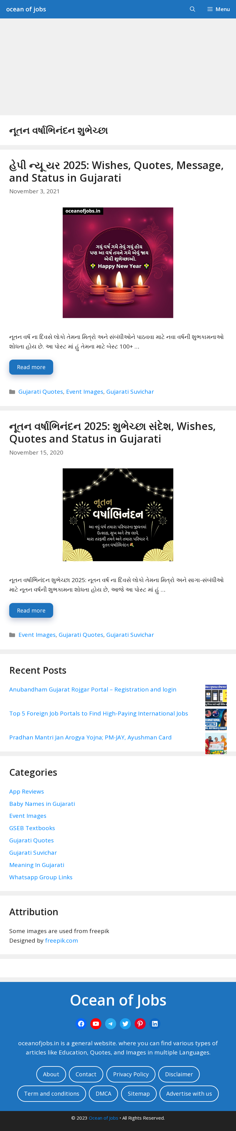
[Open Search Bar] (192, 9)
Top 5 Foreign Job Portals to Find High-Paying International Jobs (98, 713)
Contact (86, 1074)
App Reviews (26, 791)
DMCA (103, 1093)
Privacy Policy (131, 1074)
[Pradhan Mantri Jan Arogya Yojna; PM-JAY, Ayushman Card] (216, 745)
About (51, 1074)
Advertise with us (189, 1093)
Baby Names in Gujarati (42, 804)
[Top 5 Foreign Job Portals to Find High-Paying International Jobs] (216, 721)
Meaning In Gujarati (36, 865)
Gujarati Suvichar (130, 392)
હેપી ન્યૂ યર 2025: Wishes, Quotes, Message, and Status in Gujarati (116, 171)
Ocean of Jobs (103, 1118)
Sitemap (139, 1093)
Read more (31, 367)
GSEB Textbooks (32, 828)
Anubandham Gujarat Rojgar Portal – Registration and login (92, 689)
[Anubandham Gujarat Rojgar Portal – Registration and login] (216, 697)
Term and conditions (51, 1093)
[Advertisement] (118, 65)
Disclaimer (179, 1074)
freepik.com (61, 940)
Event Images (84, 392)
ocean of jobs (26, 9)
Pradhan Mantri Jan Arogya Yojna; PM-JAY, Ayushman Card (90, 737)
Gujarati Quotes (40, 392)
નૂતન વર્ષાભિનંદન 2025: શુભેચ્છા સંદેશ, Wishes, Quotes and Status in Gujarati (112, 432)
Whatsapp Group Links (41, 877)
